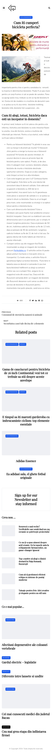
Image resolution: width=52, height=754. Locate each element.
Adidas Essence (26, 461)
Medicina (10, 620)
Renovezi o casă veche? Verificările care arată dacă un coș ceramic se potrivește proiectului (34, 529)
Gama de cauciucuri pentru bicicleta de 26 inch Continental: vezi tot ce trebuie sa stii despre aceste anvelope (26, 374)
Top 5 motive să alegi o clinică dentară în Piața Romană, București (32, 561)
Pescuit (6, 671)
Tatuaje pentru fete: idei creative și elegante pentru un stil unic (34, 591)
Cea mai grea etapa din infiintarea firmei (24, 733)
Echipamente (26, 17)
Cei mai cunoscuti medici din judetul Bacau (26, 716)
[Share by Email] (42, 300)
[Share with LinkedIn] (35, 300)
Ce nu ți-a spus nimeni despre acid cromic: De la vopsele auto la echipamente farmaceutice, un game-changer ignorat (34, 546)
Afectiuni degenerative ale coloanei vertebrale (24, 646)
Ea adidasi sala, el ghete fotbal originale (26, 476)
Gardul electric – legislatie (19, 662)
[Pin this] (39, 300)
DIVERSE (6, 658)
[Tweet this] (32, 300)
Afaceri (6, 727)
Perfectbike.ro (20, 250)
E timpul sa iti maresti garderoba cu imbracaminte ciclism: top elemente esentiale (26, 420)
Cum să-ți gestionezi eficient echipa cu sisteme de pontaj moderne (32, 577)
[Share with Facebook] (29, 300)
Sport (22, 344)
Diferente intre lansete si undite (22, 676)
